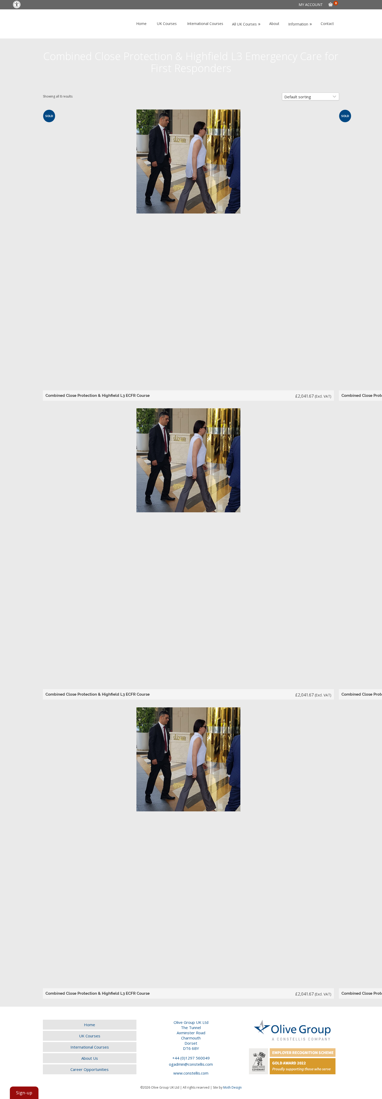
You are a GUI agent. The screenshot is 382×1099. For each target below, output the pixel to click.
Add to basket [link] (189, 554)
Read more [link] (189, 255)
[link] (17, 4)
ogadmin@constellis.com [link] (191, 1064)
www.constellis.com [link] (190, 1073)
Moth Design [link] (232, 1087)
